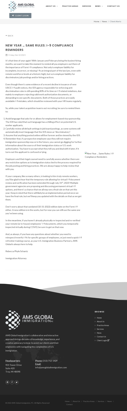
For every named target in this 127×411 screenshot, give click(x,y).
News (99, 333)
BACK (10, 35)
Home (96, 21)
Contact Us (101, 336)
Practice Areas (103, 325)
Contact (69, 404)
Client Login (22, 15)
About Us (100, 321)
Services (100, 329)
